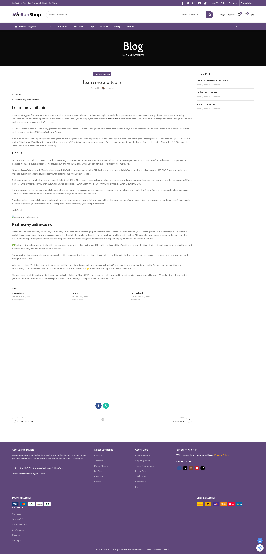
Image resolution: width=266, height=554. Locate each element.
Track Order (140, 476)
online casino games (207, 92)
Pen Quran (99, 476)
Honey (97, 481)
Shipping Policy (142, 460)
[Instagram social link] (193, 3)
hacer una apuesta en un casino (212, 80)
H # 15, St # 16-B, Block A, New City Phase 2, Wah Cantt (38, 468)
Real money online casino (27, 99)
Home (124, 55)
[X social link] (188, 3)
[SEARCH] (209, 14)
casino (75, 293)
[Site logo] (26, 14)
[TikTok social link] (205, 3)
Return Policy (141, 471)
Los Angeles (18, 529)
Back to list (102, 420)
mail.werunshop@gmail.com (32, 473)
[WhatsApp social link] (106, 406)
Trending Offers (246, 26)
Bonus (18, 94)
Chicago (16, 535)
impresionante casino (207, 104)
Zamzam (98, 460)
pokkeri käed (137, 293)
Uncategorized (137, 55)
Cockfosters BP (19, 524)
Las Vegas (17, 540)
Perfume (98, 455)
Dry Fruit (98, 471)
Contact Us (140, 481)
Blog (137, 487)
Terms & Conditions (144, 466)
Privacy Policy (221, 455)
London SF (17, 519)
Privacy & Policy (142, 455)
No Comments (215, 84)
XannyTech (113, 118)
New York (16, 513)
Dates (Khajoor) (101, 466)
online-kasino (18, 293)
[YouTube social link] (199, 3)
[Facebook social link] (182, 3)
